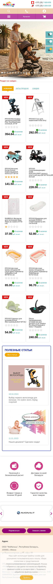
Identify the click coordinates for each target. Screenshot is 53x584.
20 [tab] (26, 74)
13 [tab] (34, 72)
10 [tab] (26, 72)
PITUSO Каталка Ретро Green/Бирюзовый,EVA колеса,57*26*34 (11, 171)
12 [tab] (32, 72)
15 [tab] (40, 72)
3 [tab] (7, 72)
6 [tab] (15, 72)
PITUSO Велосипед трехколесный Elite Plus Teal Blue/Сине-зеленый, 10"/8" (13, 121)
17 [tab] (45, 72)
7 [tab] (18, 72)
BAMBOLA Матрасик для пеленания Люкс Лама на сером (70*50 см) (13, 221)
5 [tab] (13, 72)
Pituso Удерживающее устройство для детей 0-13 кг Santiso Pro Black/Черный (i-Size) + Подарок (37, 323)
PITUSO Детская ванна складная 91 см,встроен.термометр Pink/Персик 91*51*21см (38, 271)
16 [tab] (42, 72)
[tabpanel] (26, 49)
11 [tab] (29, 72)
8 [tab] (21, 72)
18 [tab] (48, 72)
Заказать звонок (39, 531)
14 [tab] (37, 72)
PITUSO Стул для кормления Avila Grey (37, 119)
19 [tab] (51, 72)
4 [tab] (10, 72)
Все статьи (12, 355)
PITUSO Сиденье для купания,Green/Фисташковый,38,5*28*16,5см (14, 320)
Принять (26, 578)
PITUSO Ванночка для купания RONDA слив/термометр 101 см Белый (38, 221)
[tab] (8, 88)
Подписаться (14, 531)
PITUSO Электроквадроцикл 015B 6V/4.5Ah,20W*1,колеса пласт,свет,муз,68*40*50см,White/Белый (38, 173)
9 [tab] (23, 72)
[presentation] (8, 88)
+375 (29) (43, 2)
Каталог (26, 16)
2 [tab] (4, 72)
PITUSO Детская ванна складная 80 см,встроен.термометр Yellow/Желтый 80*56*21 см (14, 271)
